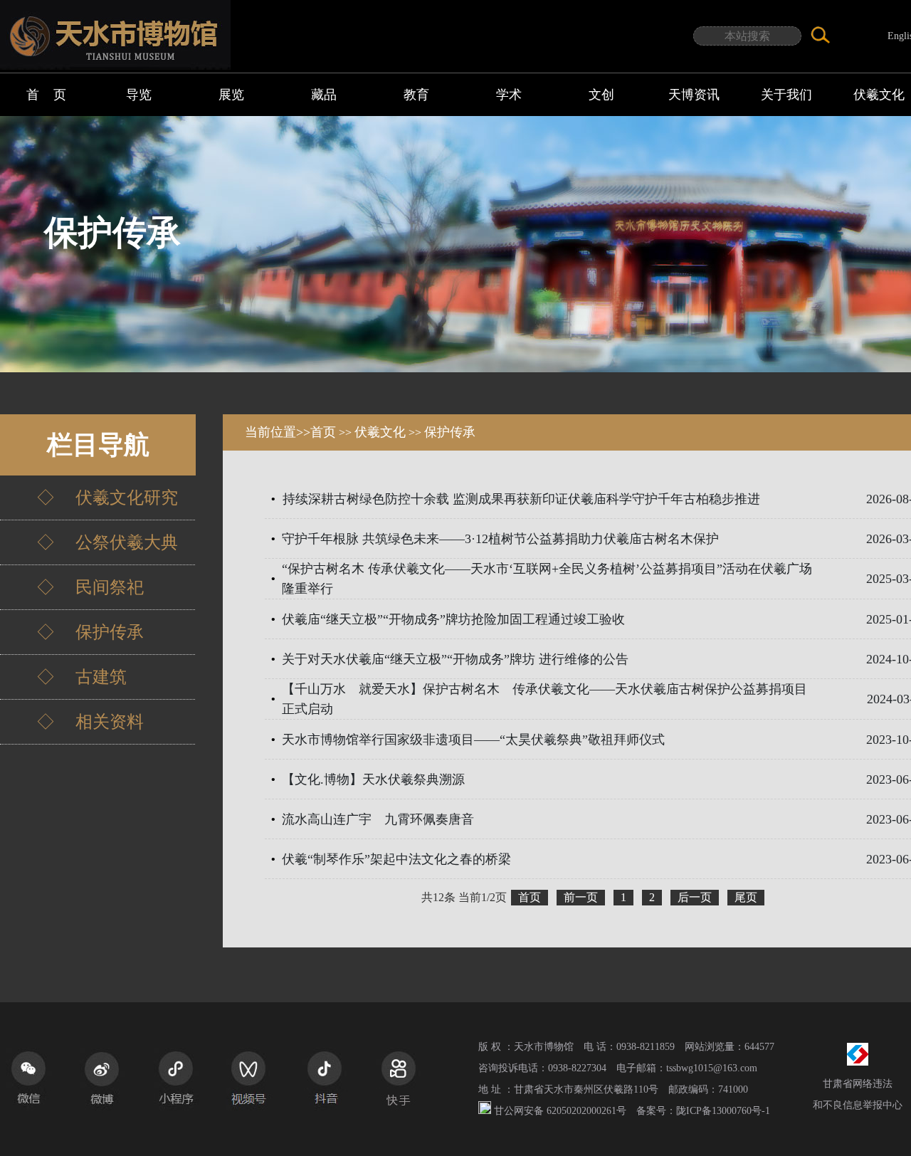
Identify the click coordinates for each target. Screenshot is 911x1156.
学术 (509, 95)
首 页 (46, 95)
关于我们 (786, 95)
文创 (601, 95)
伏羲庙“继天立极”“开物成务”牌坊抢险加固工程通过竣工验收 (453, 619)
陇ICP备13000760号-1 (723, 1110)
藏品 (324, 95)
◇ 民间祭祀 (73, 587)
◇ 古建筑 (65, 677)
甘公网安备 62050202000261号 (560, 1110)
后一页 (695, 897)
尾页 (745, 897)
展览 (231, 95)
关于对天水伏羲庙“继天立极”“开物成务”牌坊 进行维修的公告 (455, 659)
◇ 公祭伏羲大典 (90, 542)
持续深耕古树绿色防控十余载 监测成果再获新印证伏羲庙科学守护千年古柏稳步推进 (521, 499)
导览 (139, 95)
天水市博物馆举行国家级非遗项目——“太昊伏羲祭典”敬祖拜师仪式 (473, 739)
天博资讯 (694, 95)
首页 (323, 432)
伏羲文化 (380, 432)
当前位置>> (277, 432)
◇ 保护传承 (73, 632)
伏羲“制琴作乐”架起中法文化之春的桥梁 (396, 859)
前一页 (581, 897)
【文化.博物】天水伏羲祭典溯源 (373, 779)
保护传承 (449, 432)
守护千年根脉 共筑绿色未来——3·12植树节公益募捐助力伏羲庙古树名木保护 (500, 539)
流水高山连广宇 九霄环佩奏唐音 (378, 819)
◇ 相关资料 (73, 722)
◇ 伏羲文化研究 (90, 497)
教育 (416, 95)
